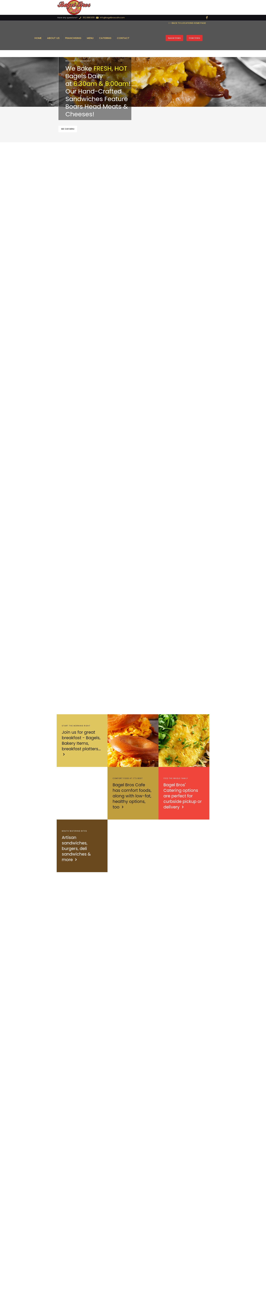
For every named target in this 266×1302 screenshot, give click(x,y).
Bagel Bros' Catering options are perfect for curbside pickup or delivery (182, 796)
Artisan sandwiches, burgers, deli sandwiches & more (76, 848)
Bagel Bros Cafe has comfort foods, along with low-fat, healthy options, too (132, 796)
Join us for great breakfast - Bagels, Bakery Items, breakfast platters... (81, 740)
